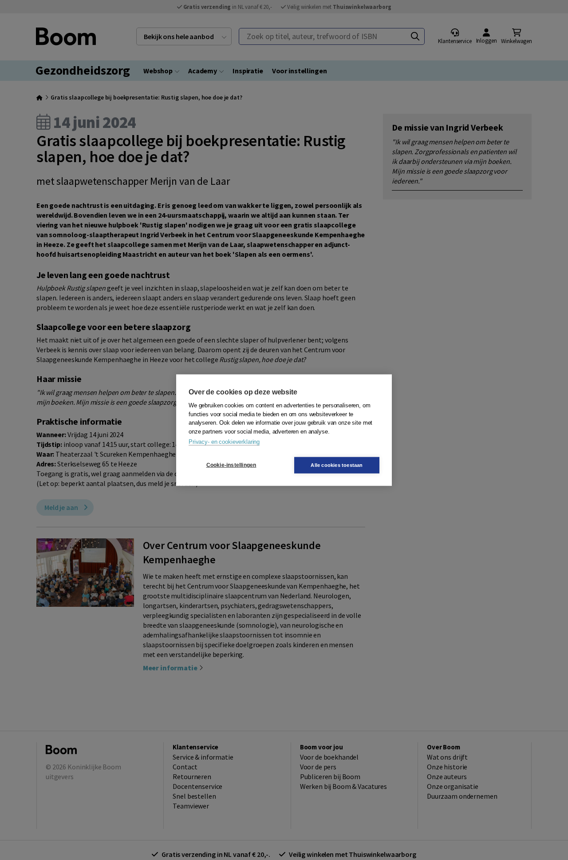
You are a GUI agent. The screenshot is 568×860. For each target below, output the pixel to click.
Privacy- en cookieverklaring (224, 441)
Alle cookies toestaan (337, 464)
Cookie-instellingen (231, 465)
